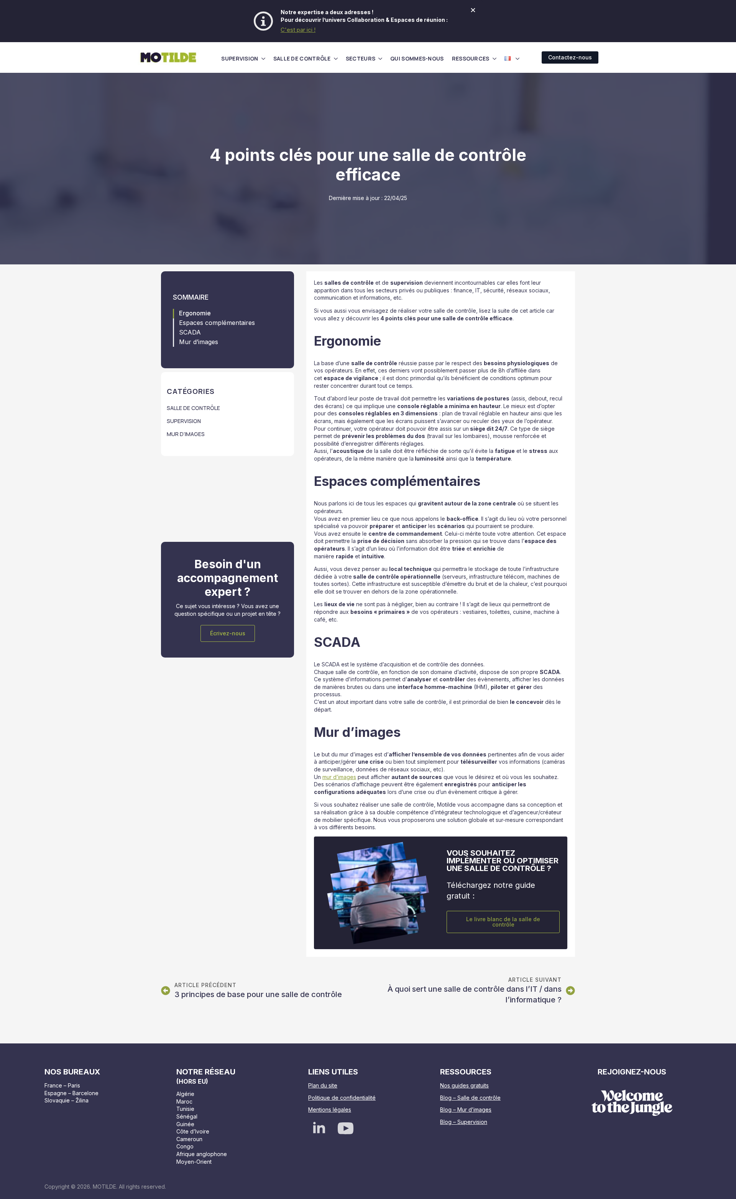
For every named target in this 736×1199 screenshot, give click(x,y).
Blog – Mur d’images (465, 1109)
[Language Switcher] (517, 58)
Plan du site (322, 1085)
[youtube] (345, 1128)
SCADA (190, 332)
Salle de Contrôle (193, 408)
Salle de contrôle (302, 58)
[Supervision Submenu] (263, 58)
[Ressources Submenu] (494, 58)
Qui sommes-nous (417, 58)
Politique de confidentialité (342, 1097)
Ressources (471, 58)
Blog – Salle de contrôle (470, 1097)
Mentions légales (329, 1109)
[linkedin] (319, 1128)
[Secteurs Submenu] (380, 58)
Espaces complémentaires (217, 322)
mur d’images (339, 777)
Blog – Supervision (463, 1122)
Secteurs (360, 58)
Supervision (239, 58)
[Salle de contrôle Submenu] (336, 58)
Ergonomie (195, 313)
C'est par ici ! (298, 29)
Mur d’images (198, 342)
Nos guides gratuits (464, 1085)
